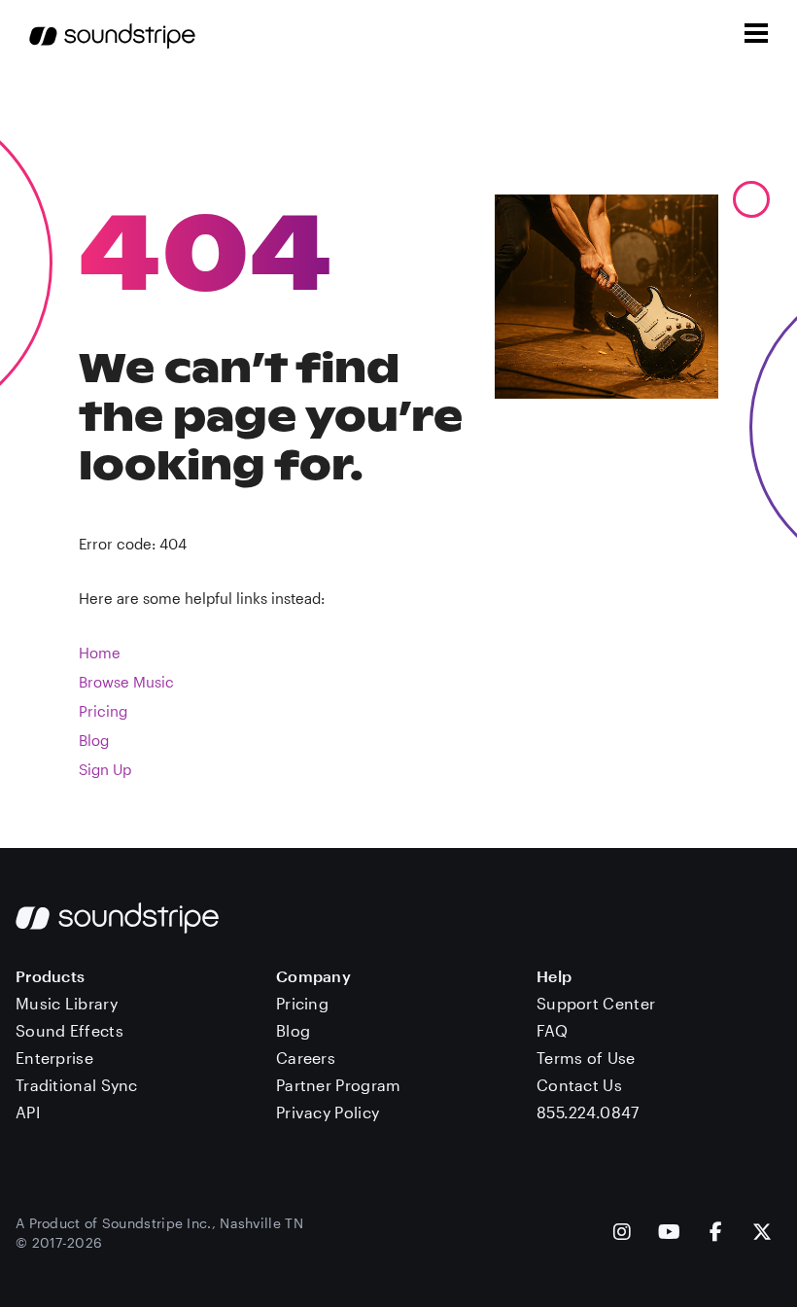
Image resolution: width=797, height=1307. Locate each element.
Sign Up (105, 769)
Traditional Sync (77, 1085)
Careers (305, 1057)
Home (100, 652)
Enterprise (54, 1057)
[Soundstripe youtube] (669, 1233)
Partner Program (338, 1085)
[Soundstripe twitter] (762, 1233)
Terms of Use (586, 1057)
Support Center (596, 1003)
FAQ (552, 1030)
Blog (94, 740)
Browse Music (126, 681)
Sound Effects (69, 1030)
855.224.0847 (588, 1112)
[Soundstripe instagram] (622, 1233)
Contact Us (579, 1085)
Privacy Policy (327, 1112)
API (28, 1112)
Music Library (67, 1003)
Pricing (103, 711)
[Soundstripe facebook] (716, 1233)
